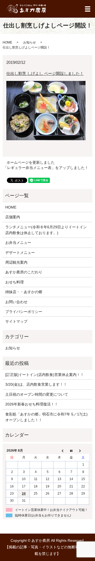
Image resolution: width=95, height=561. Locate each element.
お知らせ (29, 42)
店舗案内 (12, 217)
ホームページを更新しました (31, 162)
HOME (7, 42)
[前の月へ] (59, 450)
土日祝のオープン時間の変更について (36, 394)
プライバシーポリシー (23, 311)
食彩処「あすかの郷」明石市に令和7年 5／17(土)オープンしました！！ (46, 417)
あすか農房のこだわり (23, 272)
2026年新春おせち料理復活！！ (31, 404)
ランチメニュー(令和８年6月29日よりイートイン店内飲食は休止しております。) (46, 230)
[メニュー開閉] (87, 9)
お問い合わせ (16, 302)
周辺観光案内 (16, 262)
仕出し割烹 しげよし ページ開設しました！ (45, 73)
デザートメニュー (20, 252)
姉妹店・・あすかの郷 (23, 292)
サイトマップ (16, 321)
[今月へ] (71, 450)
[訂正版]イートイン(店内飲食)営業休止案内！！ (44, 375)
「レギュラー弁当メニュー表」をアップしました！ (45, 168)
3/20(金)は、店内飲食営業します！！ (36, 384)
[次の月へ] (83, 450)
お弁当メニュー (18, 242)
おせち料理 (14, 282)
